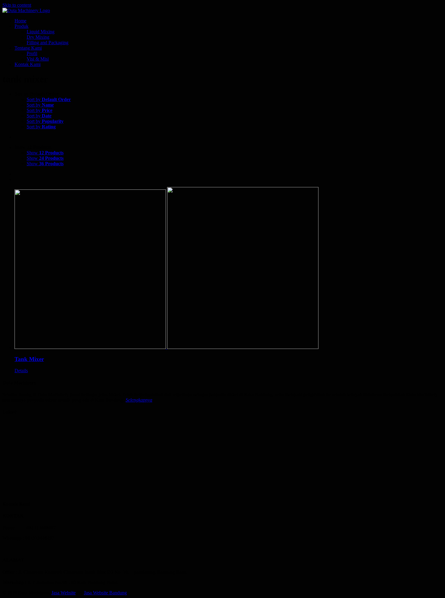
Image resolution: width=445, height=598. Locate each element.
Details (21, 370)
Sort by (49, 99)
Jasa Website (63, 592)
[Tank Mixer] (229, 268)
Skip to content (16, 5)
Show (45, 152)
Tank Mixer (29, 359)
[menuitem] (229, 21)
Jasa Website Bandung (105, 592)
